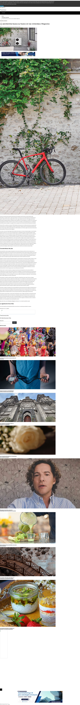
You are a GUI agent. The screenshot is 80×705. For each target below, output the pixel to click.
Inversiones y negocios (3, 20)
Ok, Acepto (2, 6)
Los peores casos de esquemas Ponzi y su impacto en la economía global (13, 666)
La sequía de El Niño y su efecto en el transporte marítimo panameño (12, 664)
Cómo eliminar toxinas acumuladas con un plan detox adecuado (8, 545)
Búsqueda (1, 320)
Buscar (14, 322)
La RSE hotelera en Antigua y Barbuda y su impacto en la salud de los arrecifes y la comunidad (16, 665)
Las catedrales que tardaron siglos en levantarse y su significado (7, 424)
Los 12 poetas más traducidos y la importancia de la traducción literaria (8, 457)
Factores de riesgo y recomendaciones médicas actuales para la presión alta (7, 391)
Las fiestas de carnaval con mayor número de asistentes (8, 358)
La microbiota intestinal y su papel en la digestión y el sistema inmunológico (7, 629)
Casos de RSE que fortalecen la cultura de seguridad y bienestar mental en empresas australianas (17, 662)
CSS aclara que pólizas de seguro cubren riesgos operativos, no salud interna (14, 668)
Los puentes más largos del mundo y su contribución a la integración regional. (7, 578)
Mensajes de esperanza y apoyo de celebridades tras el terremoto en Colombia (8, 510)
